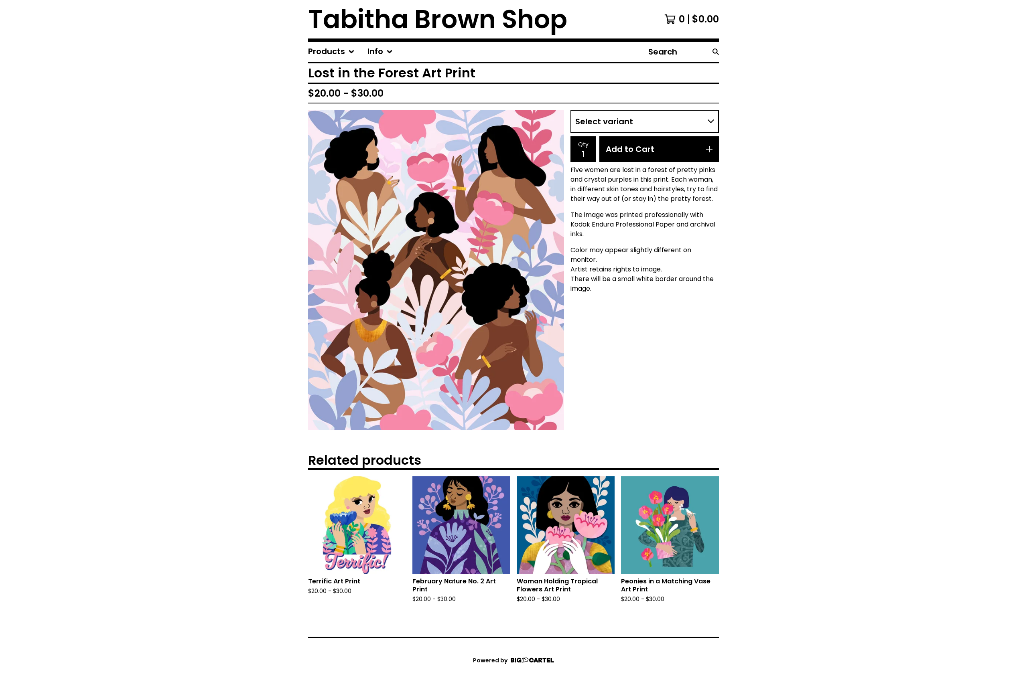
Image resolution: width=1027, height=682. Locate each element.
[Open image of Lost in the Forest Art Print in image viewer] (436, 270)
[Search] (715, 52)
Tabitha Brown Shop (437, 19)
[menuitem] (331, 52)
